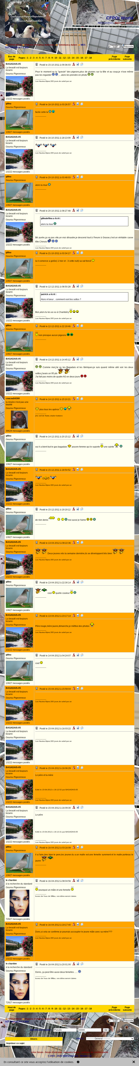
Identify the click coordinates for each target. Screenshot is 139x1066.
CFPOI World (14, 45)
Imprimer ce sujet (15, 1043)
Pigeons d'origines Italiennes (40, 45)
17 (86, 58)
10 (56, 58)
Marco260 (120, 23)
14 (73, 58)
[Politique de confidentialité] (78, 1062)
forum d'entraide (53, 1052)
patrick (129, 23)
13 (69, 58)
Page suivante (127, 57)
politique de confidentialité (94, 1052)
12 (64, 58)
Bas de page (11, 57)
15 (77, 58)
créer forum (37, 1052)
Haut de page (12, 1008)
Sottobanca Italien (67, 45)
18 (90, 58)
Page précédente (114, 57)
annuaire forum (72, 1052)
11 (60, 58)
